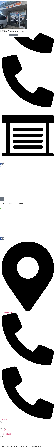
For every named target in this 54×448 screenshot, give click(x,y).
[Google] (3, 164)
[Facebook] (1, 164)
